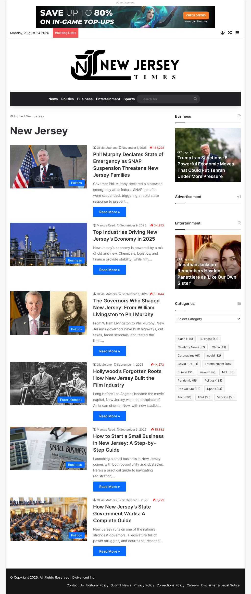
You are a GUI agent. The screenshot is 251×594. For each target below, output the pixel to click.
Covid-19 (188, 364)
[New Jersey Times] (125, 65)
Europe (185, 372)
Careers (193, 585)
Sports (129, 99)
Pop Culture (189, 389)
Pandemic (188, 380)
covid (214, 355)
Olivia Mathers (107, 147)
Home (18, 116)
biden (185, 339)
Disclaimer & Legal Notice (220, 585)
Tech (184, 397)
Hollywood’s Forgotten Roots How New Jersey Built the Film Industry (127, 378)
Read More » (109, 212)
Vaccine (226, 397)
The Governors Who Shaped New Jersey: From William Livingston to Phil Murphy (126, 307)
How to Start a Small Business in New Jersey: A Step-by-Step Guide (128, 443)
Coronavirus (189, 355)
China (219, 347)
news (207, 372)
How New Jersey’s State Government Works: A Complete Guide (122, 513)
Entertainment (108, 99)
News (53, 99)
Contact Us (75, 585)
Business (85, 99)
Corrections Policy (170, 585)
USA (204, 397)
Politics (67, 99)
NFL (228, 372)
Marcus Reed (106, 225)
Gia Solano (104, 364)
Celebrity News (191, 347)
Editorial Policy (97, 585)
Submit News (121, 585)
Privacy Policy (144, 585)
